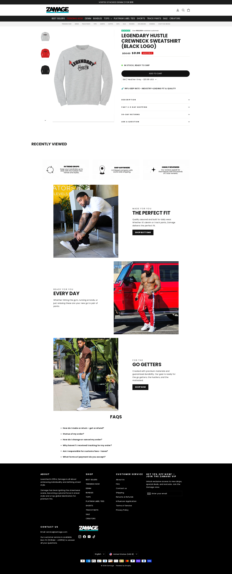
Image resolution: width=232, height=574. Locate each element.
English (98, 554)
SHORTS (141, 18)
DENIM (88, 18)
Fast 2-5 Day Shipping (134, 107)
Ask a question (130, 122)
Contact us (121, 488)
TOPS (107, 18)
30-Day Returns (130, 114)
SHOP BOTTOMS (143, 232)
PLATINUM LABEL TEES (124, 18)
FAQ (118, 484)
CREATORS (175, 18)
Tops (95, 24)
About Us (120, 479)
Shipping (120, 492)
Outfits (110, 24)
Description (128, 100)
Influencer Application (126, 501)
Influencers (142, 24)
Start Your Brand (164, 24)
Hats (118, 24)
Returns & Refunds (124, 497)
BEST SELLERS (58, 18)
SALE (165, 18)
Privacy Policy (122, 510)
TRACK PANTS (154, 18)
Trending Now (66, 24)
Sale (124, 24)
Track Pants (86, 24)
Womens (152, 24)
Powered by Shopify (123, 566)
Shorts (102, 24)
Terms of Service (124, 505)
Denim (77, 24)
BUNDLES (97, 18)
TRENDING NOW (75, 18)
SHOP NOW (140, 387)
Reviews (131, 24)
